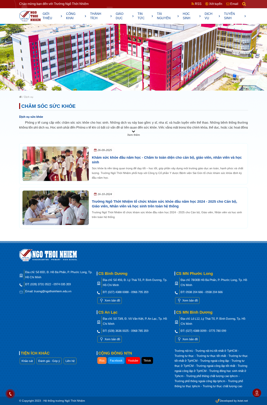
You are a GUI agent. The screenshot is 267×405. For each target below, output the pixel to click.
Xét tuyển (215, 3)
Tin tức (145, 16)
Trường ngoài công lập (215, 360)
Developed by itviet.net (234, 400)
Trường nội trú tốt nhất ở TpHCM (216, 350)
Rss (102, 360)
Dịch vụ (212, 16)
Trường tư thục (185, 355)
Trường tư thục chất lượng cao (222, 386)
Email (233, 3)
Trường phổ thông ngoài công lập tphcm (200, 381)
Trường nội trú (184, 350)
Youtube (133, 360)
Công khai (76, 16)
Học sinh (192, 16)
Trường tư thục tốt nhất (211, 355)
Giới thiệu (52, 16)
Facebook (116, 360)
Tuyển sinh (235, 16)
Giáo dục (125, 16)
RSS (198, 3)
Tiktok (147, 360)
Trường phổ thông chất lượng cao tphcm (212, 376)
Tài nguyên (168, 16)
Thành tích (101, 16)
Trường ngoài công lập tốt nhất (216, 365)
